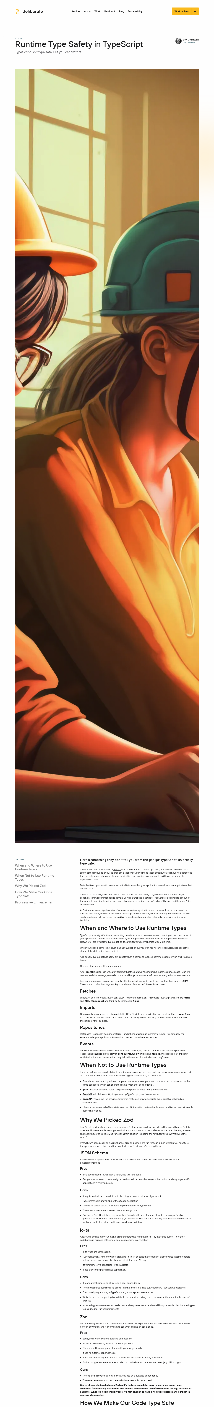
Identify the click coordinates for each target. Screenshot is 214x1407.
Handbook (109, 11)
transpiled (137, 897)
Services (75, 11)
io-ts (84, 1230)
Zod (84, 1316)
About (87, 11)
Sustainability (135, 11)
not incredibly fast (112, 1391)
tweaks (117, 869)
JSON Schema (94, 1152)
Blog (121, 11)
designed (172, 897)
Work (97, 11)
